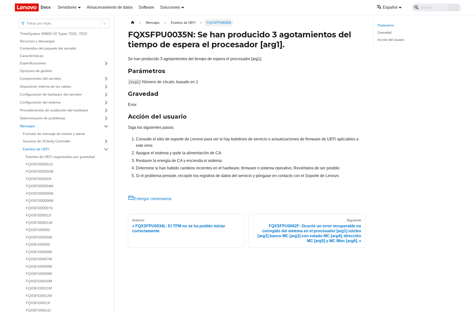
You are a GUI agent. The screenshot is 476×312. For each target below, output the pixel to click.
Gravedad (384, 32)
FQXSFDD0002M (39, 171)
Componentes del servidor (40, 78)
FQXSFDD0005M (39, 193)
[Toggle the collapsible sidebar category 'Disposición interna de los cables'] (106, 87)
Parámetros (386, 25)
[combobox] (27, 23)
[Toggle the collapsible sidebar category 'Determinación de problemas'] (106, 118)
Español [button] (390, 7)
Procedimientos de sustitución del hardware (54, 110)
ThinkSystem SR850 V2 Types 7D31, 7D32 (53, 34)
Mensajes (27, 126)
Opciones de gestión (36, 71)
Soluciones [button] (170, 7)
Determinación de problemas (42, 118)
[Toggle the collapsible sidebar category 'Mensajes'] (106, 126)
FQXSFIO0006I (38, 244)
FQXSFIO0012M (39, 296)
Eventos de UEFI (36, 149)
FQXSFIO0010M (39, 281)
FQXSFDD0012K (39, 223)
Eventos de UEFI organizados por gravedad (60, 157)
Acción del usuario (391, 40)
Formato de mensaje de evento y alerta (54, 134)
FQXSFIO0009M (39, 274)
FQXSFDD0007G (39, 208)
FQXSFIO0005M (39, 237)
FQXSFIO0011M (39, 288)
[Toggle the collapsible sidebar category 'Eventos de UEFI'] (106, 149)
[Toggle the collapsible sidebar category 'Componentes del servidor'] (106, 79)
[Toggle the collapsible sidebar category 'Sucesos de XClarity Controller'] (106, 141)
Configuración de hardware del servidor (51, 94)
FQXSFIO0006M (39, 252)
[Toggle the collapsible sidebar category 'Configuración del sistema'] (106, 102)
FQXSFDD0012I (38, 215)
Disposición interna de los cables (45, 86)
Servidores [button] (67, 7)
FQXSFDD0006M (39, 201)
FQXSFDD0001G (39, 164)
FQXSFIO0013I (38, 303)
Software (146, 7)
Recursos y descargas (37, 41)
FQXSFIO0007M (39, 259)
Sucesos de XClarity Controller (47, 141)
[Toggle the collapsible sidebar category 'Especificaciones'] (106, 63)
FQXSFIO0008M (39, 266)
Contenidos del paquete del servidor (48, 48)
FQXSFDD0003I (38, 179)
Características (31, 56)
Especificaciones (33, 63)
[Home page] (132, 22)
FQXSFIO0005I (38, 230)
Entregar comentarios (153, 199)
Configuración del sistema (40, 102)
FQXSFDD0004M (39, 186)
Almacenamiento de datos (110, 7)
